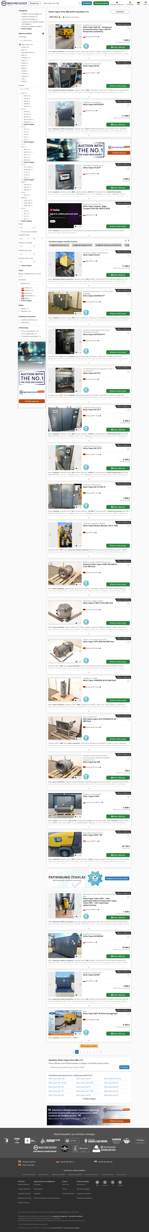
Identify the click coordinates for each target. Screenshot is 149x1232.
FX (23, 127)
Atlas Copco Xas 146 (56, 1087)
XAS (24, 93)
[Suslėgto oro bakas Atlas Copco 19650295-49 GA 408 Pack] (65, 689)
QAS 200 (28, 184)
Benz (24, 50)
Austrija (28, 293)
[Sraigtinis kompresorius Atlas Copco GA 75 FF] (65, 457)
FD (23, 192)
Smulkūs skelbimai (29, 320)
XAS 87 (27, 98)
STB (23, 79)
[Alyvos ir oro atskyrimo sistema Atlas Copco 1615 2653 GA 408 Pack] (65, 651)
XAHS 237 (28, 200)
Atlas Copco (27, 45)
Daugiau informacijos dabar (117, 878)
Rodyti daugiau (90, 1099)
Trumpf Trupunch (108, 1174)
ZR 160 (27, 114)
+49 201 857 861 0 (66, 1162)
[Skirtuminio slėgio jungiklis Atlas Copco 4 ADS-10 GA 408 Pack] (65, 612)
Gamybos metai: (24, 235)
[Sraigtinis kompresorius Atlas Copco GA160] (65, 984)
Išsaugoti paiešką (90, 1046)
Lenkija (28, 288)
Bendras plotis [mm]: (26, 258)
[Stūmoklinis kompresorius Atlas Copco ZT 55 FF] (65, 176)
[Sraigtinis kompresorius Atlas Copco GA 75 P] (65, 418)
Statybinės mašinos (29, 17)
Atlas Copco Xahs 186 (56, 1078)
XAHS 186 (28, 203)
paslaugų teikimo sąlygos (71, 1228)
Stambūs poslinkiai (58, 1174)
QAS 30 (27, 190)
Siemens (25, 58)
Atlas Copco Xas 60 (83, 1095)
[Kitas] (80, 36)
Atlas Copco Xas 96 (111, 1091)
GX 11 (27, 213)
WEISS (24, 81)
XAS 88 (27, 104)
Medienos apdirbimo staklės (32, 26)
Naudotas (26, 311)
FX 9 (26, 134)
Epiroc (24, 66)
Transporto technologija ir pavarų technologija (32, 23)
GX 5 (26, 211)
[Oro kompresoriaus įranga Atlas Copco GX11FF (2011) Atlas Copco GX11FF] (65, 380)
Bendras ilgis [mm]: (25, 250)
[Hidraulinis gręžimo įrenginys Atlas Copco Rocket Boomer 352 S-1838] (65, 534)
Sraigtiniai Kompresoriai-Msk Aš (108, 245)
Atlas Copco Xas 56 (83, 1078)
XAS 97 (27, 101)
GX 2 (26, 216)
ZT (23, 164)
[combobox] (31, 283)
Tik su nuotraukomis (30, 331)
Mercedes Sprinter (29, 1174)
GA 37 (27, 149)
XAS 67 (27, 96)
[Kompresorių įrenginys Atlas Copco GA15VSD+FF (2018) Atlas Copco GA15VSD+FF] (65, 341)
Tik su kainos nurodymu (29, 232)
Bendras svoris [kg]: (25, 243)
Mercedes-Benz (28, 52)
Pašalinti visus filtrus (71, 17)
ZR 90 (27, 112)
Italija (27, 298)
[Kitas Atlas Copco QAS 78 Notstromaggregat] (65, 1022)
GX (23, 208)
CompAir (25, 73)
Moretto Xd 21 (122, 1174)
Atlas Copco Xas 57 (83, 1087)
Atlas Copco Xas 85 (111, 1087)
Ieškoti (87, 3)
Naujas (24, 309)
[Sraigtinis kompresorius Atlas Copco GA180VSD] (65, 945)
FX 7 (26, 140)
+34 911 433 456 (28, 1165)
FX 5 (26, 132)
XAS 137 (27, 106)
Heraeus (25, 76)
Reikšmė (120, 12)
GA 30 (27, 160)
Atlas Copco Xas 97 (111, 1095)
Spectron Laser (44, 1174)
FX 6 (26, 137)
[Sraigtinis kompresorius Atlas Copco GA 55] (65, 75)
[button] (145, 3)
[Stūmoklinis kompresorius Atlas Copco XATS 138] (65, 844)
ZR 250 (27, 117)
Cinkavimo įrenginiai (75, 1174)
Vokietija (28, 290)
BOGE (24, 68)
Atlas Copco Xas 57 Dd (84, 1091)
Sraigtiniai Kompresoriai (82, 245)
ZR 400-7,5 (28, 122)
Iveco (24, 60)
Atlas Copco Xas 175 (56, 1091)
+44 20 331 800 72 (28, 1162)
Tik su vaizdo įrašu (29, 334)
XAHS (24, 198)
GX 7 (26, 219)
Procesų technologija (29, 19)
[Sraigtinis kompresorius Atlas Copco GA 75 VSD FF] (65, 496)
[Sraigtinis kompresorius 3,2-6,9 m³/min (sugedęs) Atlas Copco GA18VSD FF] (65, 302)
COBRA (24, 71)
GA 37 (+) (28, 152)
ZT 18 (26, 172)
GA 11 (27, 155)
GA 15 (27, 157)
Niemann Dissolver (91, 1174)
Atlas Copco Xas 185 (56, 1095)
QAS (23, 182)
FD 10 (27, 195)
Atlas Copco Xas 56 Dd (84, 1083)
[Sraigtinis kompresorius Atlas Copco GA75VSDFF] (65, 113)
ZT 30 (26, 175)
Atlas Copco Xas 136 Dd (57, 1083)
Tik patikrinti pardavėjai (31, 336)
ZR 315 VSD (28, 119)
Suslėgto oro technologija (31, 14)
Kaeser (24, 63)
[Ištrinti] (80, 3)
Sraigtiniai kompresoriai (59, 245)
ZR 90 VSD (28, 170)
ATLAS (25, 47)
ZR (23, 109)
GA (23, 147)
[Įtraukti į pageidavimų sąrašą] (128, 28)
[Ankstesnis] (50, 36)
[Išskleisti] (89, 58)
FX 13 (26, 129)
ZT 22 (26, 177)
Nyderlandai (29, 296)
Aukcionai (25, 322)
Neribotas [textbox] (25, 283)
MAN (24, 55)
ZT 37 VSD (28, 167)
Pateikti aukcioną (119, 153)
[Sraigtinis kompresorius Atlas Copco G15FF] (65, 805)
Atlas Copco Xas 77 (111, 1083)
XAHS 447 (28, 206)
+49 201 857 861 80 (105, 1162)
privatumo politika (56, 1228)
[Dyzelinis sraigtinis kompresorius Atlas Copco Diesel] (65, 264)
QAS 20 (27, 187)
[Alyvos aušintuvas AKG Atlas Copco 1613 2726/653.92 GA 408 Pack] (65, 728)
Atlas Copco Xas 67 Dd (112, 1078)
